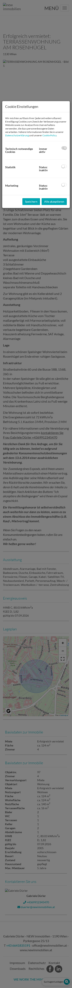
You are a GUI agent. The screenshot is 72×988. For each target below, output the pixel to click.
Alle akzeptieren (54, 201)
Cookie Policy (49, 135)
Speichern (31, 201)
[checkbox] (64, 148)
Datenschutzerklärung (17, 135)
